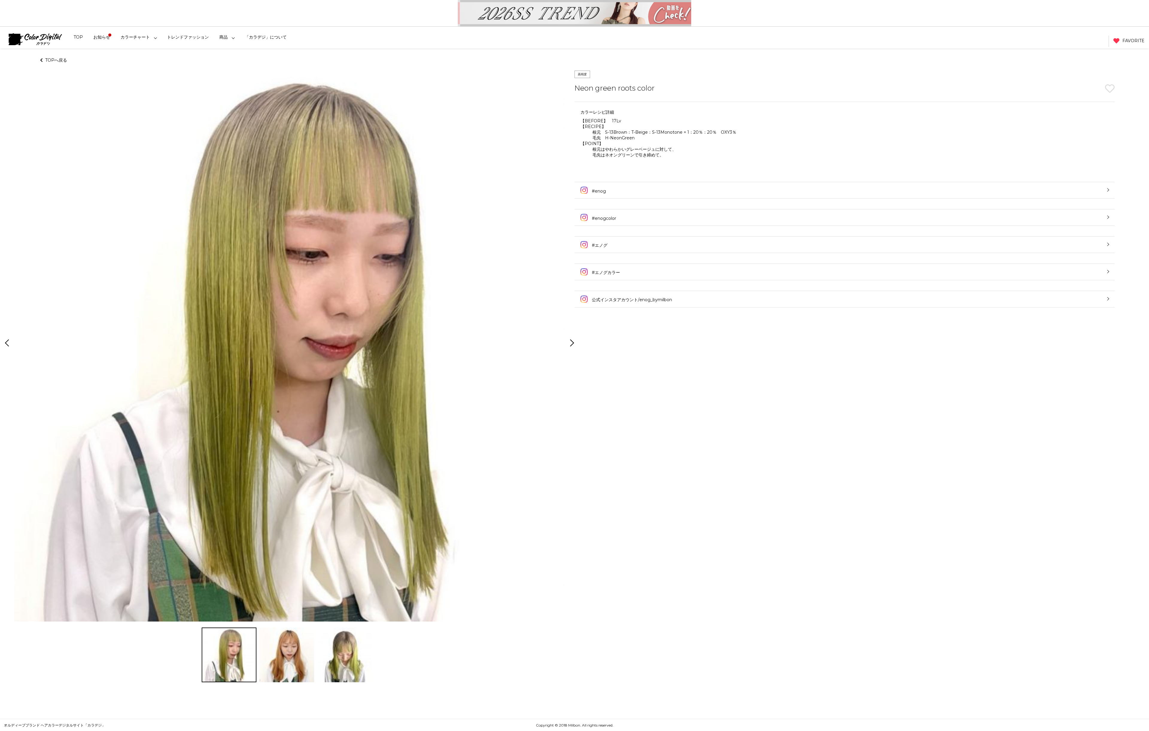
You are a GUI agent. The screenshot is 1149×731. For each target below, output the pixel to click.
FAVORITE (1133, 40)
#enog (598, 191)
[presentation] (6, 343)
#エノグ (599, 245)
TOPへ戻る (55, 60)
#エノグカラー (605, 272)
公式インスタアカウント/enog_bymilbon (631, 299)
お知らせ (101, 37)
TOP (78, 37)
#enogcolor (603, 218)
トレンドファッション (188, 37)
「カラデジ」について (266, 37)
